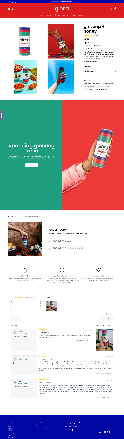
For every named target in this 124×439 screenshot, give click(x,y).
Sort (97, 325)
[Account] (111, 9)
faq (9, 435)
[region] (51, 306)
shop (9, 426)
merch (10, 428)
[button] (9, 9)
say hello (11, 438)
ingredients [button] (87, 66)
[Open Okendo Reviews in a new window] (106, 314)
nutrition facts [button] (89, 72)
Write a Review (107, 319)
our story (11, 433)
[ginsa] (62, 9)
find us (10, 431)
